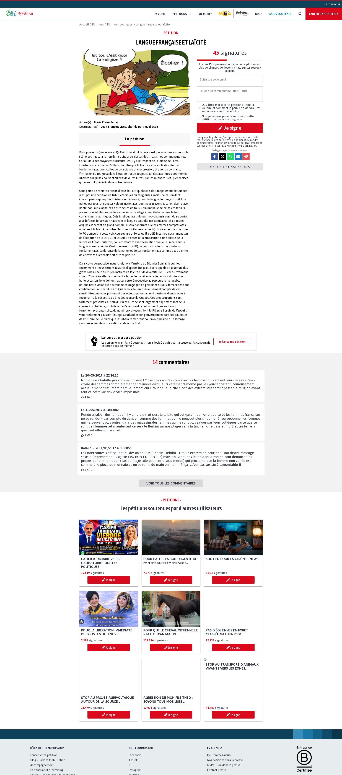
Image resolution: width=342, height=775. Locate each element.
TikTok (133, 760)
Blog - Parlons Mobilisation (47, 760)
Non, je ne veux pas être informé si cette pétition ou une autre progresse (228, 118)
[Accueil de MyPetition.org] (19, 14)
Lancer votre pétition (43, 755)
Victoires (205, 14)
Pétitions (98, 24)
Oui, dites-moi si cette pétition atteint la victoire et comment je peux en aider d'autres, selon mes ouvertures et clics (231, 108)
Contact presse (216, 770)
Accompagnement (42, 765)
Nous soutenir (280, 14)
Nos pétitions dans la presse (225, 760)
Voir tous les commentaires (171, 483)
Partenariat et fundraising (46, 770)
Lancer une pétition (323, 14)
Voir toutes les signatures (230, 167)
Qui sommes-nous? (219, 755)
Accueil (160, 14)
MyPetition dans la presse (223, 765)
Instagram (135, 770)
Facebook (135, 755)
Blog (258, 14)
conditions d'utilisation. (243, 145)
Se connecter (332, 4)
